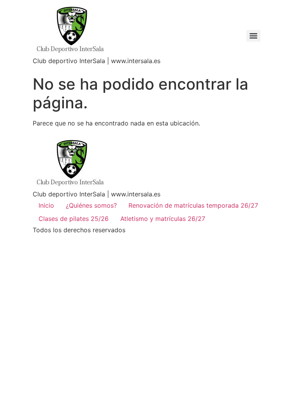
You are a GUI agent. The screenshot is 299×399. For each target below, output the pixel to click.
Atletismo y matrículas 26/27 (162, 218)
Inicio (46, 205)
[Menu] (253, 36)
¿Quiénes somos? (91, 205)
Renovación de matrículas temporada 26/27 (193, 205)
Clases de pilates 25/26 (74, 218)
